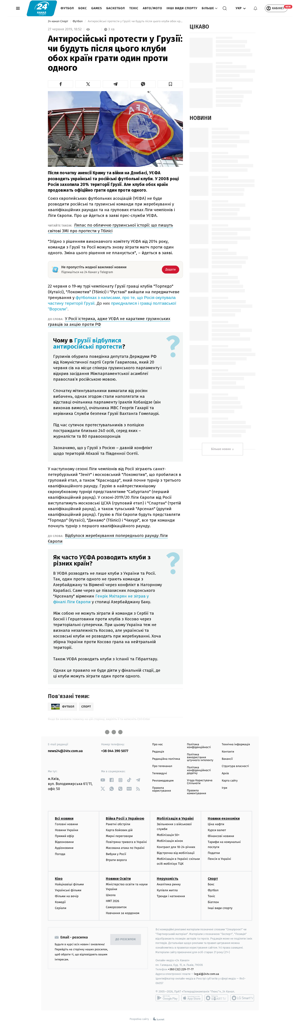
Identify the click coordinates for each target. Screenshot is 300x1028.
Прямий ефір (64, 836)
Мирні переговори (119, 836)
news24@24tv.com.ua (65, 751)
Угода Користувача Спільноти (199, 782)
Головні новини (66, 824)
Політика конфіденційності (199, 746)
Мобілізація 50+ (168, 835)
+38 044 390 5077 (114, 751)
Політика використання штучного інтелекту (200, 757)
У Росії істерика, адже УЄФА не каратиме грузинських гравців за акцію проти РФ (109, 321)
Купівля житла (167, 890)
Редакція (158, 751)
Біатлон (213, 902)
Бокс (82, 8)
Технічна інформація (236, 744)
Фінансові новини (221, 836)
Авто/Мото (152, 8)
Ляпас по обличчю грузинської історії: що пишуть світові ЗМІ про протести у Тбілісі (110, 228)
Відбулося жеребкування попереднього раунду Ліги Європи (108, 538)
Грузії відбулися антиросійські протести (87, 343)
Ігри (224, 788)
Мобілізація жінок (170, 841)
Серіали (60, 908)
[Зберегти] (170, 84)
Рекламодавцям (162, 780)
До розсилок (126, 939)
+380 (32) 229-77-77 (181, 969)
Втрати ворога (116, 860)
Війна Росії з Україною (125, 818)
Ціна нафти (216, 824)
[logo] (42, 8)
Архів (225, 773)
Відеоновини (64, 842)
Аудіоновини (64, 848)
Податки (214, 853)
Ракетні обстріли (118, 824)
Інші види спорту (181, 8)
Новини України (66, 830)
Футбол (67, 8)
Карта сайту (230, 780)
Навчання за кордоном (122, 913)
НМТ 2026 (112, 901)
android (167, 998)
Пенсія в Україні (219, 859)
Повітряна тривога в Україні (126, 842)
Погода (60, 854)
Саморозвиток (116, 907)
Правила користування (161, 789)
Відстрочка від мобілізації (176, 853)
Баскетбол (115, 8)
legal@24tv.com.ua (206, 974)
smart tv (216, 998)
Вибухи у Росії (116, 854)
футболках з (88, 297)
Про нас (157, 744)
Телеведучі (159, 773)
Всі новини (64, 818)
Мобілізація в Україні (175, 818)
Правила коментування (196, 792)
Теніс (133, 8)
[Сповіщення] (255, 8)
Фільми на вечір (66, 896)
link (103, 780)
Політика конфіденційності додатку (199, 770)
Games (96, 8)
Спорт (213, 879)
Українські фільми (68, 890)
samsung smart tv (242, 998)
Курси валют (217, 830)
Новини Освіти (118, 879)
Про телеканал (162, 766)
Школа (111, 895)
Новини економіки (224, 818)
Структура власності (235, 766)
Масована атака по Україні (125, 848)
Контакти (228, 751)
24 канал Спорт (58, 21)
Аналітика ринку (169, 884)
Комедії (60, 902)
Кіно (59, 879)
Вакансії (227, 759)
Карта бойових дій (119, 830)
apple (191, 998)
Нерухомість (167, 879)
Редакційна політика (166, 759)
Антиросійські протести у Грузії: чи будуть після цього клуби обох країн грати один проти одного (135, 21)
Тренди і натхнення (171, 896)
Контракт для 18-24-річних (176, 847)
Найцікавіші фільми (69, 884)
